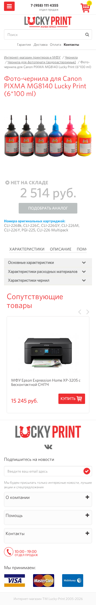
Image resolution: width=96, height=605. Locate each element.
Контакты (71, 44)
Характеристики (27, 249)
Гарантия (24, 44)
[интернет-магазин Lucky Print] (48, 21)
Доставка (40, 44)
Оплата (55, 44)
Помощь (86, 249)
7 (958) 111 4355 (44, 5)
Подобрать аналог (48, 208)
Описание (60, 249)
